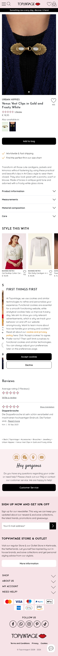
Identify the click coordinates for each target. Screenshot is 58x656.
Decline (29, 365)
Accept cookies (29, 356)
